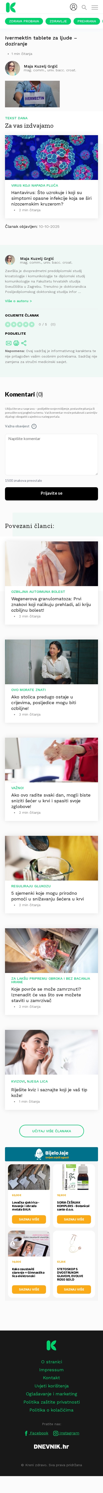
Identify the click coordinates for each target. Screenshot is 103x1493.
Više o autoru (16, 301)
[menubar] (74, 7)
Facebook (38, 1433)
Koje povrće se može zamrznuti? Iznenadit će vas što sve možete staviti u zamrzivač (46, 994)
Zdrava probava (24, 21)
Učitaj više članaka (51, 1131)
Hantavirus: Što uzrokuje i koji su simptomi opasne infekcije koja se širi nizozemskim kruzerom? (51, 198)
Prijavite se (51, 493)
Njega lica (37, 1081)
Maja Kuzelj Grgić (37, 258)
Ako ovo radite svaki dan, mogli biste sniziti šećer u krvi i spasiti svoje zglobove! (50, 800)
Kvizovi (18, 1081)
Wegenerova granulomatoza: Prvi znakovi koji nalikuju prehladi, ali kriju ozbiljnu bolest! (51, 604)
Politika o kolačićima (52, 1409)
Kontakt (51, 1377)
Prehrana (87, 21)
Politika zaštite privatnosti (52, 1402)
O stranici (51, 1361)
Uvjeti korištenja (51, 1385)
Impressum (51, 1369)
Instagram (68, 1433)
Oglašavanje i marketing (51, 1393)
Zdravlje (58, 21)
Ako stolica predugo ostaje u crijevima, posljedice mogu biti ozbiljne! (43, 702)
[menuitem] (74, 7)
